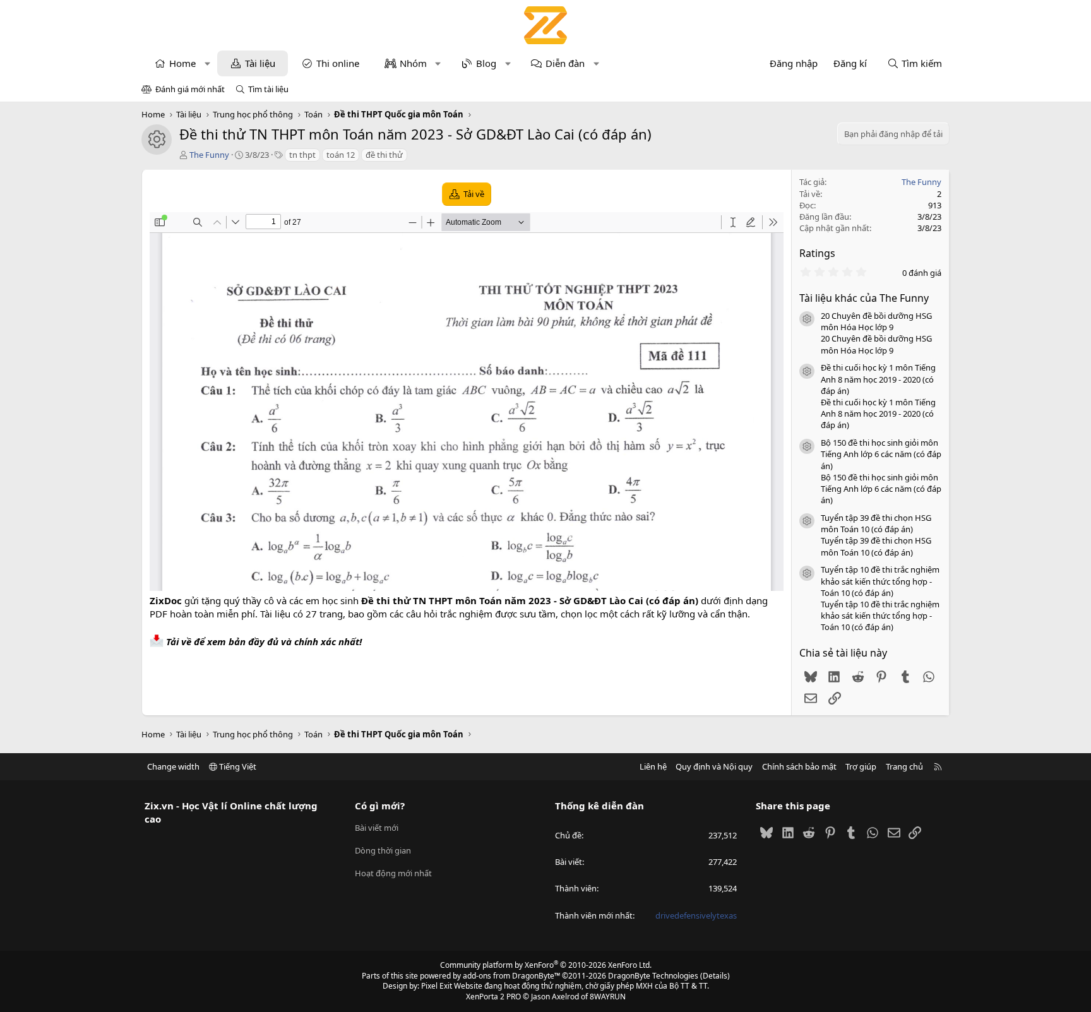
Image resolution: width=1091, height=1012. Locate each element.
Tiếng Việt (236, 766)
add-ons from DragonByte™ (511, 975)
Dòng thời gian (383, 850)
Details (715, 975)
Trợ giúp (860, 766)
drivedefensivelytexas (696, 915)
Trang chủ (904, 766)
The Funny (209, 154)
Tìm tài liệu (268, 89)
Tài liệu (260, 63)
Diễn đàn (565, 63)
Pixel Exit (436, 985)
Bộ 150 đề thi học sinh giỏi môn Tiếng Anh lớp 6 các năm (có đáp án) (881, 454)
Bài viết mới (376, 827)
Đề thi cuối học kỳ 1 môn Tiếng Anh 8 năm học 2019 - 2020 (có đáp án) (878, 379)
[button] (207, 63)
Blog (486, 63)
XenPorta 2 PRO (493, 996)
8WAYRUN (608, 996)
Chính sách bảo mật (799, 766)
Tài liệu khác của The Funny (864, 298)
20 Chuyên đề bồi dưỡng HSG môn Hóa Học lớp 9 (876, 321)
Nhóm (413, 63)
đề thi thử (384, 154)
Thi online (337, 63)
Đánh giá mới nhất (190, 89)
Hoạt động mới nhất (393, 873)
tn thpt (302, 154)
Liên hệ (653, 766)
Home (182, 63)
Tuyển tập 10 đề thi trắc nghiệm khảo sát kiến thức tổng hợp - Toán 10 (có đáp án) (880, 581)
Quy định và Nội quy (714, 766)
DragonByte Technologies (653, 975)
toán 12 (340, 154)
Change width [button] (173, 766)
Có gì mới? (380, 805)
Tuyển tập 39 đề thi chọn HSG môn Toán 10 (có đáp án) (876, 523)
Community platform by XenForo (546, 965)
